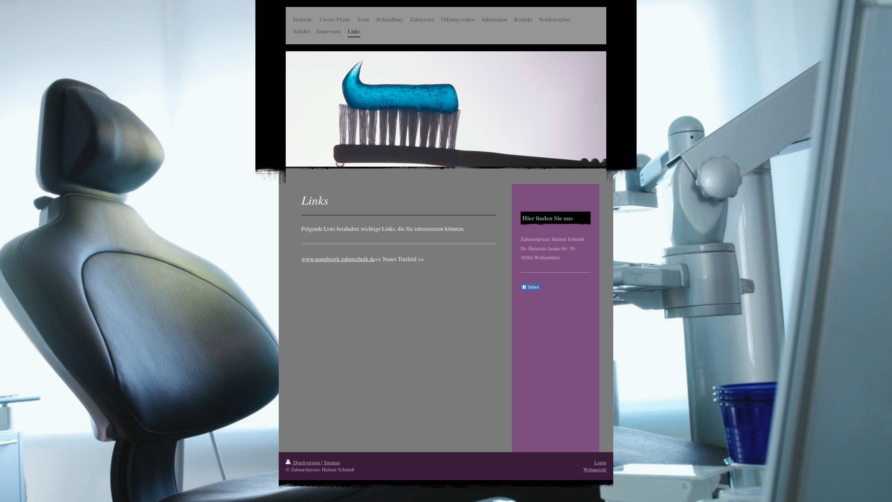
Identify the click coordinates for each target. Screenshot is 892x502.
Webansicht (594, 469)
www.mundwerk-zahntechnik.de (338, 259)
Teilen (532, 287)
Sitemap (332, 462)
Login (600, 462)
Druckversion (306, 462)
